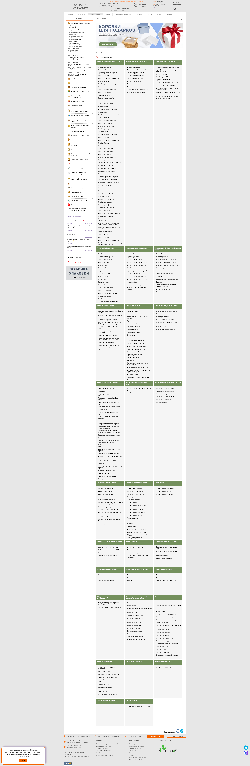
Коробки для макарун (73, 50)
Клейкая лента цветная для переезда (110, 453)
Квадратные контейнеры (106, 494)
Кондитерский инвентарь (74, 60)
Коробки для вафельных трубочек (109, 205)
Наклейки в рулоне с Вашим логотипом (136, 288)
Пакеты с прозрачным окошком (166, 262)
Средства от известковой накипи (167, 655)
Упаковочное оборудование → (164, 569)
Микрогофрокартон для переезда (109, 407)
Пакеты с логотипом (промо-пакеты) (168, 292)
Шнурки (129, 578)
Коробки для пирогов (134, 81)
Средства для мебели (163, 632)
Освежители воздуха (163, 622)
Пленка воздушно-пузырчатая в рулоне (166, 547)
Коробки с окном (73, 31)
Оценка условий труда (135, 759)
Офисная (159, 276)
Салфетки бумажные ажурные (108, 177)
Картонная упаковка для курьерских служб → (137, 383)
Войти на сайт (176, 5)
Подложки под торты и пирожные (76, 57)
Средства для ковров (162, 629)
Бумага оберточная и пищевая (166, 271)
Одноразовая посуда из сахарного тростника (138, 378)
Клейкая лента (102, 438)
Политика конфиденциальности (138, 757)
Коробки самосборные (105, 257)
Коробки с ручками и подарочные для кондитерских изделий (77, 75)
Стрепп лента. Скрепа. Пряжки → (108, 569)
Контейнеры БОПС (104, 516)
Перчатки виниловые (134, 625)
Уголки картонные (133, 518)
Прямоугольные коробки (75, 45)
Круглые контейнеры (105, 491)
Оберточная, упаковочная (164, 273)
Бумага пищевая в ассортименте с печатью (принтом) (167, 285)
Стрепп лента (131, 521)
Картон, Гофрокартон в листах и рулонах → (168, 383)
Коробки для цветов (133, 273)
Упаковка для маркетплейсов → (165, 61)
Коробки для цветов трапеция (137, 279)
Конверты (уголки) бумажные (166, 268)
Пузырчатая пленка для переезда (109, 424)
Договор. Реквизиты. (135, 748)
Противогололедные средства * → (107, 700)
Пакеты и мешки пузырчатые (165, 329)
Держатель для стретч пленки (165, 578)
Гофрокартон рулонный (163, 399)
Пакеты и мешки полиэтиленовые (167, 311)
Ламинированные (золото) (106, 165)
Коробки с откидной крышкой (108, 293)
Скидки (108, 14)
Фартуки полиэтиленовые (135, 636)
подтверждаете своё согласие (32, 752)
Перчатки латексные (133, 628)
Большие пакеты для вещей (107, 470)
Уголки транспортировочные (165, 394)
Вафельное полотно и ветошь (107, 694)
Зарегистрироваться (177, 4)
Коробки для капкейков (73, 48)
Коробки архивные (104, 254)
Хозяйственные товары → (105, 661)
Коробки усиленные (104, 265)
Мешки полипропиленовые (165, 319)
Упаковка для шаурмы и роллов (108, 345)
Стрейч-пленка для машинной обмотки (137, 506)
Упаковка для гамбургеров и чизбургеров (107, 331)
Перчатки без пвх (132, 605)
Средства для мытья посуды (165, 617)
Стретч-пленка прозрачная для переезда (108, 417)
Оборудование (131, 526)
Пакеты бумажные (162, 254)
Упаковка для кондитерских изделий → (109, 61)
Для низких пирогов (133, 87)
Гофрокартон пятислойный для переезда (108, 403)
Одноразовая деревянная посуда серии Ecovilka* (137, 363)
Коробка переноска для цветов (137, 285)
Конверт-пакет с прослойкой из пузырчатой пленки (166, 323)
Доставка (139, 14)
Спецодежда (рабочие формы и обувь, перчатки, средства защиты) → (137, 597)
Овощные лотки (103, 282)
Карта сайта (67, 754)
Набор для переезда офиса (106, 479)
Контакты (169, 14)
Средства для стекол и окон (165, 638)
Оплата (149, 14)
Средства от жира (161, 649)
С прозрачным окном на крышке (137, 89)
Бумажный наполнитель (135, 254)
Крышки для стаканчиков (135, 343)
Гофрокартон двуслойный (135, 491)
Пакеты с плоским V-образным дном (168, 265)
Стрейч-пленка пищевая (164, 497)
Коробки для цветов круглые (136, 276)
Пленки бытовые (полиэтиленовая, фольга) (109, 680)
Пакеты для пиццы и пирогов (137, 92)
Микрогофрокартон (162, 402)
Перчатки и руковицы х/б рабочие (138, 603)
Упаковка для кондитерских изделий (139, 706)
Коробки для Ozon (162, 74)
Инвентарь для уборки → (134, 661)
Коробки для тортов (73, 26)
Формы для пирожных (105, 193)
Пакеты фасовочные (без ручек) (166, 259)
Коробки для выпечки (73, 62)
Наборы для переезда (105, 473)
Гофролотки (102, 271)
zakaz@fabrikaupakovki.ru (107, 5)
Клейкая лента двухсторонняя (108, 547)
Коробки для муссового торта (76, 36)
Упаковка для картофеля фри (107, 335)
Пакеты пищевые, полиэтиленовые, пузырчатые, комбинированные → (166, 306)
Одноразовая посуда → (133, 305)
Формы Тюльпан (103, 196)
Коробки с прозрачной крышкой (76, 32)
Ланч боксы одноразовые (106, 499)
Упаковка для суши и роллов (107, 497)
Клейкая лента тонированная (136, 550)
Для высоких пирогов (134, 84)
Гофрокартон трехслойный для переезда (108, 398)
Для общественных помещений (108, 674)
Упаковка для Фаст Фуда (103, 746)
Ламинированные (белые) (106, 171)
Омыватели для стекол (163, 667)
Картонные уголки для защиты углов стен (110, 457)
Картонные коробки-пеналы (107, 320)
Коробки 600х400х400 (163, 80)
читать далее (88, 223)
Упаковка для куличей (73, 72)
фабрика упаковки (80, 7)
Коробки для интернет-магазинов (167, 82)
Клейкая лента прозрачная (135, 547)
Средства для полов (162, 635)
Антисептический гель (163, 603)
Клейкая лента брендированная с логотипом (138, 556)
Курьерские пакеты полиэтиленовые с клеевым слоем (168, 89)
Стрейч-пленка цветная (134, 515)
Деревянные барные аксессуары (137, 367)
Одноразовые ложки (133, 329)
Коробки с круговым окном (75, 39)
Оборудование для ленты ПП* (137, 535)
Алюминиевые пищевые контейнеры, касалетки (110, 311)
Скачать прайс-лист (75, 257)
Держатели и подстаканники (136, 346)
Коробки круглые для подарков (137, 268)
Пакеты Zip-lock (161, 326)
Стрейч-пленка (103, 409)
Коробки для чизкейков (105, 151)
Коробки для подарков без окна (137, 265)
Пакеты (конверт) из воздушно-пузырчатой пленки (166, 552)
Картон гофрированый (134, 488)
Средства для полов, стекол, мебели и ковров (168, 626)
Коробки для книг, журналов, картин (139, 388)
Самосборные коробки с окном (108, 302)
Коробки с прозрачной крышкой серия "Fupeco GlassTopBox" (79, 68)
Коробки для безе (103, 146)
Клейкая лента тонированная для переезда (109, 450)
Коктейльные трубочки (134, 352)
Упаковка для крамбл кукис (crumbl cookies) (78, 70)
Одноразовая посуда (102, 748)
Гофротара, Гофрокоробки (103, 750)
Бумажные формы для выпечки (75, 59)
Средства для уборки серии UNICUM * (168, 606)
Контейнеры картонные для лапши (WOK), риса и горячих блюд (109, 323)
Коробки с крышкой (104, 290)
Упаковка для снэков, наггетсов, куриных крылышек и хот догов (108, 338)
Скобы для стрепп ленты (135, 538)
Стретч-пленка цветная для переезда (110, 421)
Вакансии (131, 755)
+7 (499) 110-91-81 (135, 736)
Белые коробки (72, 27)
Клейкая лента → (131, 541)
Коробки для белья (133, 257)
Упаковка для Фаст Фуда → (105, 305)
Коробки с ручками (73, 41)
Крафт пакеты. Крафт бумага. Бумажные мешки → (168, 248)
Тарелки (129, 321)
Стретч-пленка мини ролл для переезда (108, 413)
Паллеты (130, 524)
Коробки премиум (73, 38)
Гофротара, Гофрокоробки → (106, 248)
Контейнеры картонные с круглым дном (109, 327)
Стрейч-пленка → (160, 482)
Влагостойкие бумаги (163, 289)
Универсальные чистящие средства (167, 620)
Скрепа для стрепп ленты (106, 578)
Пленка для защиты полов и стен (109, 435)
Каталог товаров (95, 14)
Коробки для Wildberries (163, 77)
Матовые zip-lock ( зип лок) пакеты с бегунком (168, 93)
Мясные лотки (102, 279)
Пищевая (159, 282)
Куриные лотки (103, 276)
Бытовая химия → (161, 597)
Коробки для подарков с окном (137, 262)
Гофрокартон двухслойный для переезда (108, 394)
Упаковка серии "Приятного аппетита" (107, 348)
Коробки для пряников (105, 216)
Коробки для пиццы (133, 67)
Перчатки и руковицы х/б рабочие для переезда (110, 467)
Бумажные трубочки (133, 357)
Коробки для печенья (105, 210)
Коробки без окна (73, 34)
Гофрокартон (102, 391)
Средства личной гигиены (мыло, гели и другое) (167, 610)
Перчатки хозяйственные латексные (139, 634)
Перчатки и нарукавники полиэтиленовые (135, 619)
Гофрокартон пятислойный (165, 391)
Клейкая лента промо (134, 560)
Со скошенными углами (135, 78)
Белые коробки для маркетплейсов (167, 67)
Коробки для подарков (134, 259)
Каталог (79, 19)
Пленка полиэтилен (162, 556)
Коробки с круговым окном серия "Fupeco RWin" (78, 65)
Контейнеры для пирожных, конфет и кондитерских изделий (110, 503)
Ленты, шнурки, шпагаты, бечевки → (138, 569)
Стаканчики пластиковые (135, 340)
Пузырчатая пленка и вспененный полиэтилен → (166, 542)
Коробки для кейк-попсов (74, 52)
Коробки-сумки (103, 299)
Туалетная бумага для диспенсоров (109, 607)
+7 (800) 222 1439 (139, 6)
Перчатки (101, 463)
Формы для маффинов (105, 191)
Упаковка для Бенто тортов (75, 46)
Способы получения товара (123, 14)
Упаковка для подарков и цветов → (137, 248)
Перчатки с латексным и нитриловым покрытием (139, 609)
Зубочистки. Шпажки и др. (136, 349)
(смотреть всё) (78, 216)
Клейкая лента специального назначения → (110, 542)
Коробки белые (103, 234)
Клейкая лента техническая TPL (108, 550)
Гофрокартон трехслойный (165, 388)
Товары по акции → (132, 700)
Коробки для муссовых (105, 148)
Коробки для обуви (104, 262)
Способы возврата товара (136, 746)
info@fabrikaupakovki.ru (107, 7)
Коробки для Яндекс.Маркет (165, 85)
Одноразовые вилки (133, 326)
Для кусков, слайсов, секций (136, 70)
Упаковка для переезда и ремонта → (108, 382)
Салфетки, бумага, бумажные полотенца (107, 668)
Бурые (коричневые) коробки (76, 29)
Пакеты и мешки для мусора (107, 677)
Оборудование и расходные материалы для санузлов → (109, 597)
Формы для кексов (104, 188)
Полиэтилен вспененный (164, 558)
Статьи (159, 14)
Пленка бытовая (103, 684)
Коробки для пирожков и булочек (109, 213)
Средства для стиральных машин (167, 644)
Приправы (130, 360)
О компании (81, 14)
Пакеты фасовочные (162, 317)
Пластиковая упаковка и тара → (107, 482)
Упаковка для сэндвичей (106, 342)
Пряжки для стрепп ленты (106, 580)
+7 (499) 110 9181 (139, 4)
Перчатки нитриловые (134, 631)
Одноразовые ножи (133, 332)
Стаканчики (131, 335)
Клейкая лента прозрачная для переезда (108, 445)
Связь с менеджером (158, 7)
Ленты (129, 575)
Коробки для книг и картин (107, 460)
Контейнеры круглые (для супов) (109, 509)
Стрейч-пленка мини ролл (135, 509)
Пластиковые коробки (74, 43)
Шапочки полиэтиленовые (136, 639)
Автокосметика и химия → (163, 661)
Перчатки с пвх (132, 612)
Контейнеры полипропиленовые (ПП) (109, 520)
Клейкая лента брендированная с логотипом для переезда (109, 441)
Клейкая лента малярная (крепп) (108, 555)
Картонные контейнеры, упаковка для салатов (110, 316)
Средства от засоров (162, 652)
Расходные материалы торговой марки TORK (108, 603)
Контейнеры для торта (105, 488)
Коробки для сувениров (106, 287)
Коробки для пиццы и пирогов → (136, 61)
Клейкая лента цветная (134, 553)
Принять (23, 760)
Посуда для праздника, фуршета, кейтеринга (137, 317)
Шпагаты (130, 580)
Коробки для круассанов (106, 207)
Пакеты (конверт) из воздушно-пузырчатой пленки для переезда (109, 431)
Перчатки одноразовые (134, 622)
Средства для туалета (163, 646)
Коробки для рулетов (73, 55)
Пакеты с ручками (162, 257)
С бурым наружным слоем (135, 75)
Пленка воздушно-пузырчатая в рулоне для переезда (108, 427)
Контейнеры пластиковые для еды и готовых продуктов (110, 513)
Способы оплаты (165, 741)
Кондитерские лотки (105, 273)
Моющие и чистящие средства (166, 614)
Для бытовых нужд (104, 671)
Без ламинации (103, 174)
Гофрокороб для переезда (106, 388)
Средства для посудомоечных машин (168, 641)
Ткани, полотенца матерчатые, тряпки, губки (108, 690)
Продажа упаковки (134, 744)
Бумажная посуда (132, 311)
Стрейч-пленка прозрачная (136, 512)
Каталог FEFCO (133, 750)
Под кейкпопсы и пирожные (107, 179)
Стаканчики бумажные (134, 338)
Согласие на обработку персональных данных (77, 756)
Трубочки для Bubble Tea (135, 355)
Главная (70, 14)
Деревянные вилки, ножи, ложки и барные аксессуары (138, 371)
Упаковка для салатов (105, 524)
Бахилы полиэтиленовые (135, 615)
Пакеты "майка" (161, 314)
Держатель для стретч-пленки (136, 529)
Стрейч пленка (100, 753)
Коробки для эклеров (105, 154)
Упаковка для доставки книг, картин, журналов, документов (168, 97)
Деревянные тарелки (134, 374)
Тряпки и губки (103, 697)
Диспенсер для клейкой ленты (137, 532)
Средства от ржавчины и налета (166, 658)
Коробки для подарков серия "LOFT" (139, 271)
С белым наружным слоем (135, 73)
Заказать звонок (138, 9)
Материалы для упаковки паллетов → (138, 482)
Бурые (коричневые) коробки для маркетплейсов (167, 70)
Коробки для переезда (105, 259)
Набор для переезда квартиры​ (108, 476)
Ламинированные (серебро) (107, 168)
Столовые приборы (133, 324)
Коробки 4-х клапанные (106, 285)
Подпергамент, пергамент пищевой (167, 279)
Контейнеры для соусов (105, 507)
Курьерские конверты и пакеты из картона (138, 391)
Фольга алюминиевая (105, 687)
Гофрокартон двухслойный (165, 396)
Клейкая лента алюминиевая (107, 553)
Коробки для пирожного (74, 53)
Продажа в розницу (122, 8)
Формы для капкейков (105, 185)
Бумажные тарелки (133, 314)
